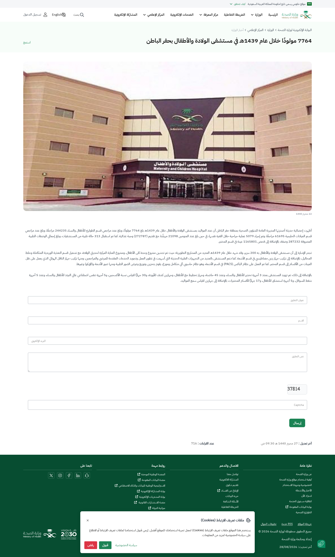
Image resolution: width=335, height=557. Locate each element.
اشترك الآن (306, 496)
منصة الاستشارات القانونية (151, 502)
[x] (51, 475)
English (57, 14)
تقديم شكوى (232, 485)
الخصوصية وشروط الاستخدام (297, 485)
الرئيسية (273, 14)
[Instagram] (60, 475)
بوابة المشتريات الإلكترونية (152, 497)
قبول (105, 545)
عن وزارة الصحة (304, 474)
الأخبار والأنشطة (304, 490)
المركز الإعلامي (255, 30)
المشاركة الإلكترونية (125, 14)
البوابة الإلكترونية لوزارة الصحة (295, 30)
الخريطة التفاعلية (234, 14)
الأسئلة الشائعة (230, 502)
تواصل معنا (232, 474)
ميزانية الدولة (158, 508)
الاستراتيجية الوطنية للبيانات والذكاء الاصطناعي (142, 486)
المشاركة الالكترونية (228, 480)
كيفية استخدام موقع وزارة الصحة (295, 480)
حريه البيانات (231, 496)
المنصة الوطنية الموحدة (153, 474)
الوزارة (270, 30)
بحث (76, 14)
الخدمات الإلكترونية (181, 14)
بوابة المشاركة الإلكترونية (153, 491)
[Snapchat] (87, 475)
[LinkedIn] (77, 475)
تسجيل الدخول (32, 14)
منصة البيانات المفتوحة (153, 480)
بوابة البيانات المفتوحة (300, 507)
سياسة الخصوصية (126, 545)
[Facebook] (69, 475)
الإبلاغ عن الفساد (229, 491)
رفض (90, 545)
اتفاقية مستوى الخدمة (300, 501)
